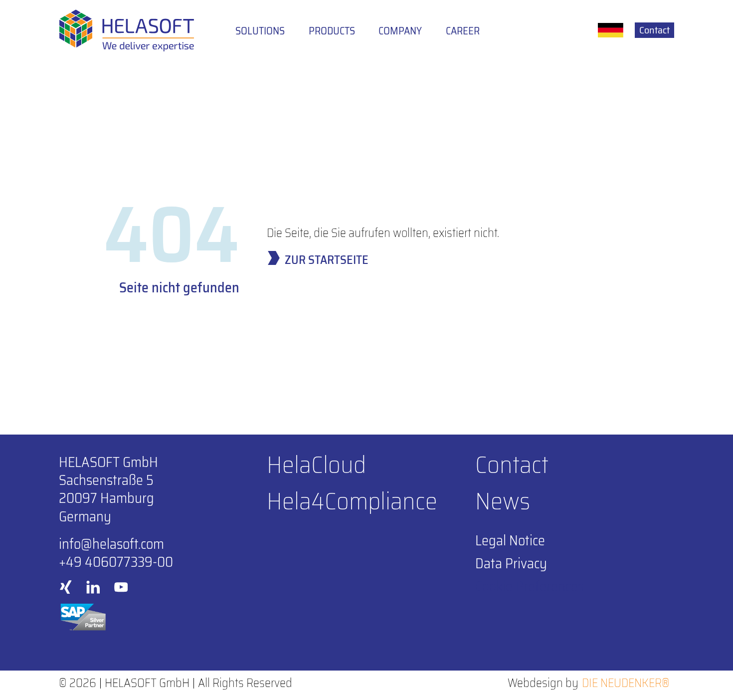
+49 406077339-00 (116, 562)
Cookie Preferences (529, 586)
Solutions (260, 31)
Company (400, 31)
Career (463, 31)
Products (332, 31)
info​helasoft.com (111, 544)
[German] (610, 30)
